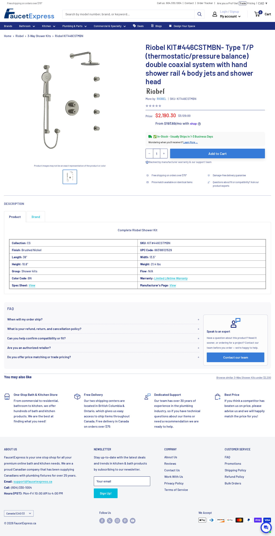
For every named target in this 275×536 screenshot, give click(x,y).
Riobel (20, 36)
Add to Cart (217, 153)
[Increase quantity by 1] (163, 153)
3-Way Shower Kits (39, 36)
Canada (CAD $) (15, 513)
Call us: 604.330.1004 (169, 3)
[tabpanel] (137, 258)
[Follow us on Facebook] (102, 520)
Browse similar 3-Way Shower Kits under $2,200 (243, 377)
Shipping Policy (235, 470)
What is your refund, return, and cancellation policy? (44, 329)
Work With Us (173, 476)
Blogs (158, 26)
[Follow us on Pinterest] (125, 520)
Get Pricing (236, 3)
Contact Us (172, 470)
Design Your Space (184, 26)
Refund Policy (234, 476)
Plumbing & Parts (72, 26)
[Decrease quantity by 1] (149, 153)
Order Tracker (205, 3)
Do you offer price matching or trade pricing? (39, 357)
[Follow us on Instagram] (117, 520)
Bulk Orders (233, 483)
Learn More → (190, 142)
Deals (140, 26)
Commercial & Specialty (107, 26)
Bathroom (25, 26)
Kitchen (46, 26)
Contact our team (235, 357)
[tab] (15, 216)
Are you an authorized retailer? (29, 347)
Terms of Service (176, 489)
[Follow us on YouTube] (132, 520)
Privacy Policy (174, 483)
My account (228, 16)
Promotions (233, 463)
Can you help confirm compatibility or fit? (36, 338)
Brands (8, 26)
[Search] (199, 14)
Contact (189, 3)
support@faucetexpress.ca (32, 481)
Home (7, 36)
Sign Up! (106, 493)
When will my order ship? (24, 319)
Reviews (170, 463)
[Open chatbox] (266, 527)
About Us (170, 457)
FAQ (227, 457)
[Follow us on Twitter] (110, 520)
